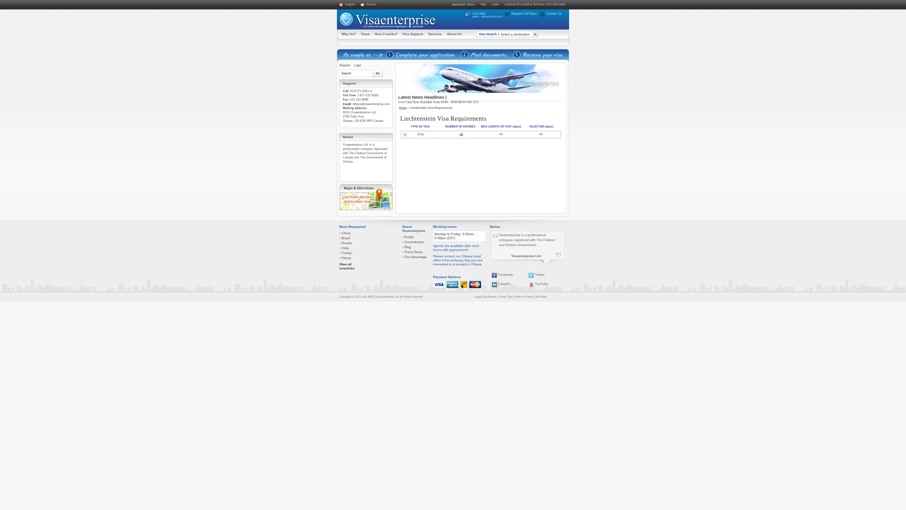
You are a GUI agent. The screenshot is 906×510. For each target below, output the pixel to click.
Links (495, 4)
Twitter (539, 274)
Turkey (347, 253)
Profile (409, 237)
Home (403, 108)
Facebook (505, 274)
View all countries (347, 266)
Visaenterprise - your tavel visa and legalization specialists (387, 19)
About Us (454, 34)
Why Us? (349, 34)
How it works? (386, 34)
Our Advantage (415, 257)
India (345, 248)
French (371, 4)
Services (435, 34)
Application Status (463, 4)
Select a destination (515, 34)
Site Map (540, 296)
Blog (407, 247)
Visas (365, 34)
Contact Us (554, 13)
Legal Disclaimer (485, 296)
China (346, 233)
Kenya (346, 258)
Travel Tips (505, 296)
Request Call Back (524, 13)
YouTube (541, 284)
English (350, 4)
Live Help (488, 15)
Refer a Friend (524, 296)
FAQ (483, 4)
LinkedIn (504, 284)
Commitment (414, 242)
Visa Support (413, 34)
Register (345, 65)
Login (357, 65)
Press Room (413, 252)
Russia (347, 243)
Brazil (346, 238)
